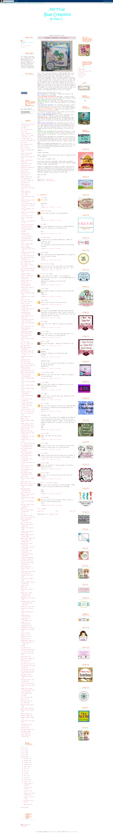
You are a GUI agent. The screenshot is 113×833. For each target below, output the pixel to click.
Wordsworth (24, 727)
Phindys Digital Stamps (27, 497)
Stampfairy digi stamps (27, 629)
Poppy (22, 508)
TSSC (22, 695)
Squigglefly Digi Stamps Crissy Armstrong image (28, 603)
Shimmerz (23, 585)
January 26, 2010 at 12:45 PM (51, 304)
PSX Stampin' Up (25, 515)
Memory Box (24, 429)
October (26, 762)
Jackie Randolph (45, 372)
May (25, 773)
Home (57, 511)
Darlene (43, 308)
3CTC (22, 127)
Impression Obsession (27, 356)
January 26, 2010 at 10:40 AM (51, 270)
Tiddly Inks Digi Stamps (28, 685)
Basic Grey (24, 148)
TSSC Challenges (25, 697)
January (26, 781)
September (27, 764)
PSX (22, 513)
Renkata (43, 472)
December (26, 758)
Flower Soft (24, 303)
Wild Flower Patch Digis (28, 720)
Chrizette (81, 76)
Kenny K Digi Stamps (26, 365)
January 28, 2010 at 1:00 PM (50, 429)
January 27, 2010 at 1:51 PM (50, 390)
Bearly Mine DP (25, 163)
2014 (24, 747)
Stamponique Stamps (26, 640)
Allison (43, 349)
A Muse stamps (25, 133)
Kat (42, 224)
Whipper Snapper (25, 715)
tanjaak (43, 382)
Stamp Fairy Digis (26, 606)
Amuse (22, 142)
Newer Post (41, 511)
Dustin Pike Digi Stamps (28, 293)
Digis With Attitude (26, 268)
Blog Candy (24, 169)
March (25, 777)
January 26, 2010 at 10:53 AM (51, 284)
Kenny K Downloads (26, 370)
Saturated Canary (26, 560)
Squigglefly (24, 596)
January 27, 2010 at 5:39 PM (50, 399)
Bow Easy (23, 174)
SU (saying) (24, 647)
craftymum (44, 237)
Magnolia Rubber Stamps (27, 420)
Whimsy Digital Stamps (27, 710)
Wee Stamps (24, 702)
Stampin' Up (24, 634)
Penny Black (24, 492)
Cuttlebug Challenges (27, 240)
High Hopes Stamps (26, 351)
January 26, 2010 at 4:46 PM (50, 337)
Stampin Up (24, 633)
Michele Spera (45, 273)
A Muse (22, 131)
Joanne (43, 288)
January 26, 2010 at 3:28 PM (50, 317)
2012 (24, 752)
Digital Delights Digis (27, 270)
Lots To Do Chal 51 (26, 411)
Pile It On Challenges (27, 501)
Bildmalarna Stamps (26, 167)
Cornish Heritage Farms (27, 196)
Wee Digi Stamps (25, 701)
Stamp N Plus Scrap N (27, 608)
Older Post (73, 511)
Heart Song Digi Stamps (27, 338)
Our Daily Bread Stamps (27, 478)
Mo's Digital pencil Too (28, 462)
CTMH (22, 231)
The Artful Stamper (26, 664)
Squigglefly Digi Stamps (28, 598)
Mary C (24, 40)
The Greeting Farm (26, 669)
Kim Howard (81, 72)
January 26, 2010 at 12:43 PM (51, 296)
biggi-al (43, 341)
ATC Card (23, 146)
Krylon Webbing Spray (27, 395)
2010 (24, 756)
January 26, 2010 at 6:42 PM (50, 368)
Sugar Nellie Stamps (26, 658)
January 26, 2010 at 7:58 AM (50, 248)
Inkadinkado (24, 359)
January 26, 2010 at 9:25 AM (50, 260)
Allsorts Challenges (26, 140)
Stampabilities (25, 625)
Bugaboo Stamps (25, 176)
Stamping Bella (25, 636)
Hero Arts (23, 342)
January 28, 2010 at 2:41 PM (50, 439)
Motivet (23, 476)
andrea (43, 252)
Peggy (42, 300)
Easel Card (24, 299)
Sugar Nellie (24, 656)
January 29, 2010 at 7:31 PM (50, 449)
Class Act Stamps (26, 180)
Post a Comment (42, 508)
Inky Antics (24, 361)
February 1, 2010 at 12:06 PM (51, 493)
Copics (22, 194)
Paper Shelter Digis (26, 483)
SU (21, 645)
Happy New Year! (28, 804)
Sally (42, 321)
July (25, 768)
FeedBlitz (30, 113)
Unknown (43, 433)
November (26, 760)
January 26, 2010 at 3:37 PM (50, 327)
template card (25, 660)
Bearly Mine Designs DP (27, 156)
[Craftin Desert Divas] (85, 375)
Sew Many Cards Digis (27, 575)
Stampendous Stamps (26, 627)
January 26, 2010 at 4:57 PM (50, 345)
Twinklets (23, 699)
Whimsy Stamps (25, 713)
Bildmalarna (24, 165)
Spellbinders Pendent (27, 589)
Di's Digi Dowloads (26, 255)
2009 (24, 807)
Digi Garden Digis (26, 261)
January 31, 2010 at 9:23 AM (50, 478)
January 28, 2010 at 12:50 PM (51, 411)
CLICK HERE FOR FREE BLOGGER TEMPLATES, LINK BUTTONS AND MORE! (21, 3)
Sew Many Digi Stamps (27, 578)
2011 (24, 754)
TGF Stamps (24, 662)
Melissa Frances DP (26, 427)
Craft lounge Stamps (26, 203)
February (26, 779)
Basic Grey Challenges (27, 149)
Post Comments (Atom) (52, 514)
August (26, 766)
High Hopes (24, 345)
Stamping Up (24, 638)
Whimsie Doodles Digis (27, 704)
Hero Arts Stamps (26, 343)
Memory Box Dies (25, 431)
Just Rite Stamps (26, 363)
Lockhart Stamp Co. (26, 409)
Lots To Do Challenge (27, 413)
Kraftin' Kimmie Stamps (27, 378)
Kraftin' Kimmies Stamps (28, 381)
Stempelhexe (44, 210)
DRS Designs (24, 291)
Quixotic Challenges (26, 517)
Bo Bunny (23, 171)
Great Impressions (26, 326)
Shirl (42, 453)
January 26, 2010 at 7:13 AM (50, 233)
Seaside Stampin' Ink (27, 568)
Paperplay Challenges (27, 485)
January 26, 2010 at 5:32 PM (50, 357)
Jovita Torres (82, 74)
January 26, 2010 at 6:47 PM (50, 378)
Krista (43, 443)
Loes (42, 197)
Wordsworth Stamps (26, 729)
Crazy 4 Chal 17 (25, 215)
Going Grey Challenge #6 (28, 322)
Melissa (43, 403)
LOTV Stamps (24, 416)
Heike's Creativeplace (47, 482)
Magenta (23, 418)
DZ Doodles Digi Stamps (27, 296)
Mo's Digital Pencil (26, 443)
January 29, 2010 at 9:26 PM (50, 459)
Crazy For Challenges (27, 217)
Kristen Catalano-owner (85, 71)
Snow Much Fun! (27, 791)
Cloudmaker (24, 182)
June (25, 771)
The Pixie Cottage (26, 683)
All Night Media (25, 138)
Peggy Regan (81, 69)
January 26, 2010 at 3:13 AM (50, 207)
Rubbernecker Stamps (26, 538)
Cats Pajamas (24, 178)
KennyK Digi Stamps (26, 372)
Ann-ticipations (25, 144)
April (25, 775)
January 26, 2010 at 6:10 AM (50, 220)
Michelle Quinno (45, 263)
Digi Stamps (24, 263)
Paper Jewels (24, 481)
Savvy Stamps (24, 566)
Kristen (43, 463)
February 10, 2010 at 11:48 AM (51, 505)
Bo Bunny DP (24, 173)
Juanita (43, 331)
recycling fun (25, 522)
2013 (24, 750)
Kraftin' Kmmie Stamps (27, 385)
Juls (42, 393)
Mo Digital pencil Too (27, 439)
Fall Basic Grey (25, 301)
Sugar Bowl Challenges (27, 653)
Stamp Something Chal (27, 611)
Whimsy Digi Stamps (26, 708)
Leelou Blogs (109, 3)
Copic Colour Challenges (28, 187)
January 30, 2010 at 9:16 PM (50, 469)
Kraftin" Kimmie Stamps (27, 388)
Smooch (22, 587)
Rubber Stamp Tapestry (27, 527)
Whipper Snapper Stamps (27, 717)
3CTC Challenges (25, 129)
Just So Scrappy (72, 831)
